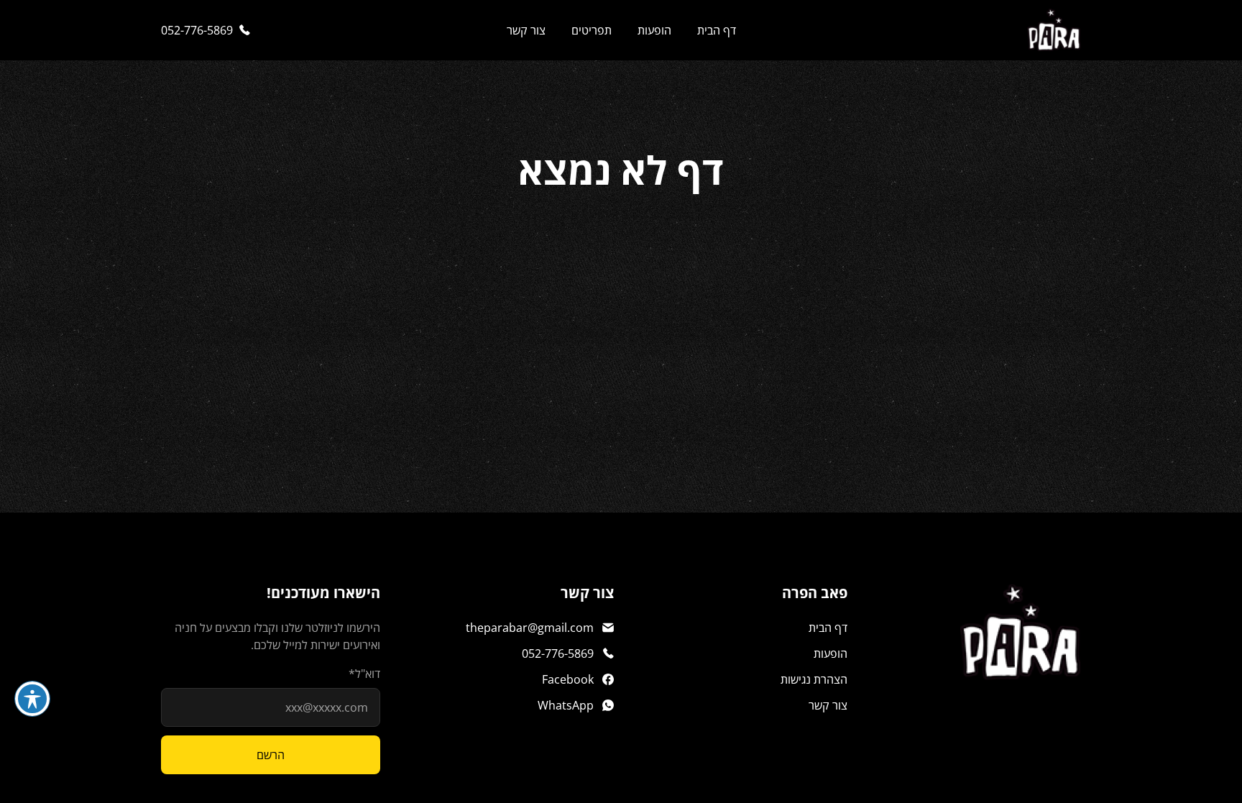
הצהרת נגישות (814, 679)
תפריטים (591, 30)
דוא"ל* (364, 674)
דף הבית (716, 30)
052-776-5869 (197, 30)
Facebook (568, 679)
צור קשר (526, 30)
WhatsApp (566, 705)
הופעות (654, 30)
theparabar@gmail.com (530, 627)
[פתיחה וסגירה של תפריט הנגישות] (32, 699)
